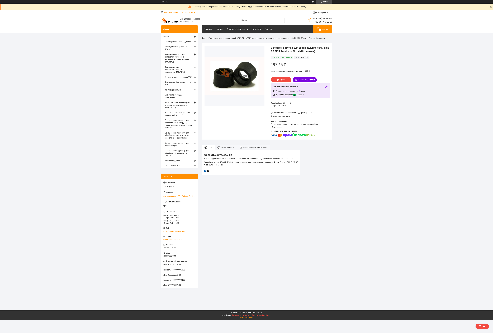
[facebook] (205, 171)
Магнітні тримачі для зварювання (173, 96)
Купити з (302, 80)
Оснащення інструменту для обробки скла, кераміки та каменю (177, 153)
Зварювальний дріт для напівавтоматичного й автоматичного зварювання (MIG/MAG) (177, 58)
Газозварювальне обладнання (178, 42)
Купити (283, 80)
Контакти (256, 29)
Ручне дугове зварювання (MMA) (176, 48)
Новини (219, 29)
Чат (484, 326)
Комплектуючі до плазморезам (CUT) (178, 83)
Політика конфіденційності (261, 315)
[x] (208, 171)
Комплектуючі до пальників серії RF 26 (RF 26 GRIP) (230, 38)
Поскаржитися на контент (241, 315)
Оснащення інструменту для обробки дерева (177, 144)
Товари (166, 37)
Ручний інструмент (173, 161)
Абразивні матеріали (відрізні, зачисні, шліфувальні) (177, 114)
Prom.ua (259, 313)
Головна (208, 29)
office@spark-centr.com (172, 240)
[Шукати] (238, 20)
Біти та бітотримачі (173, 166)
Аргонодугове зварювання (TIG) (178, 77)
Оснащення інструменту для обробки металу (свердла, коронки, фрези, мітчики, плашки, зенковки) (179, 124)
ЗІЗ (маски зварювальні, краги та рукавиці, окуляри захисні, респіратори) (178, 104)
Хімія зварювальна (173, 90)
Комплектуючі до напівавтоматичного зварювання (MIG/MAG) (175, 69)
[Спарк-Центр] (169, 20)
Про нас (268, 29)
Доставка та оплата (236, 29)
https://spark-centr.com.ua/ (174, 231)
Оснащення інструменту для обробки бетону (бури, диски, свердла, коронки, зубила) (177, 135)
